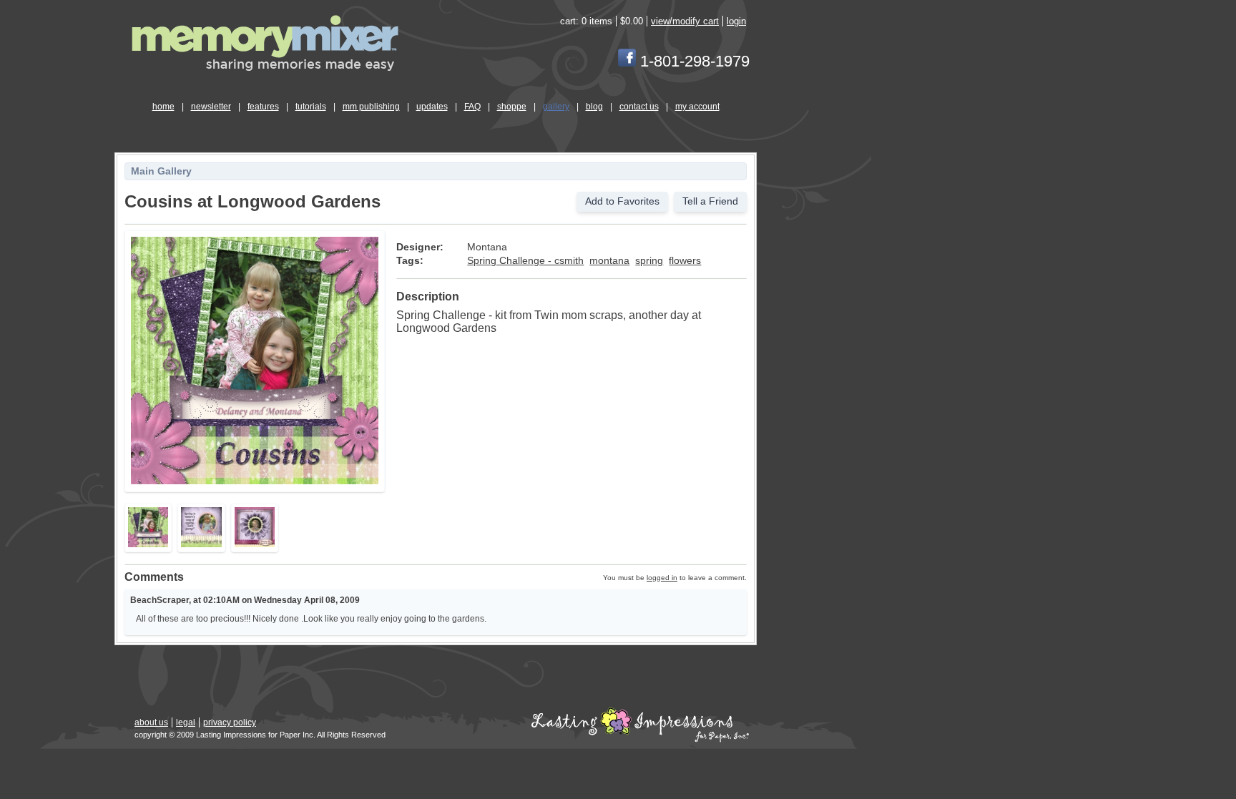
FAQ (472, 107)
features (263, 107)
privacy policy (229, 722)
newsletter (211, 107)
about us (151, 722)
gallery (556, 107)
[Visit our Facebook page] (627, 61)
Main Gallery (161, 171)
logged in (662, 578)
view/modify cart (685, 21)
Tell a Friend (710, 201)
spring (649, 260)
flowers (685, 260)
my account (697, 107)
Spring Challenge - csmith (525, 260)
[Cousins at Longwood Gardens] (254, 482)
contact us (639, 107)
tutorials (310, 107)
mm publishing (371, 107)
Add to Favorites (622, 201)
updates (432, 107)
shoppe (511, 107)
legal (185, 722)
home (163, 107)
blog (594, 107)
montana (609, 260)
